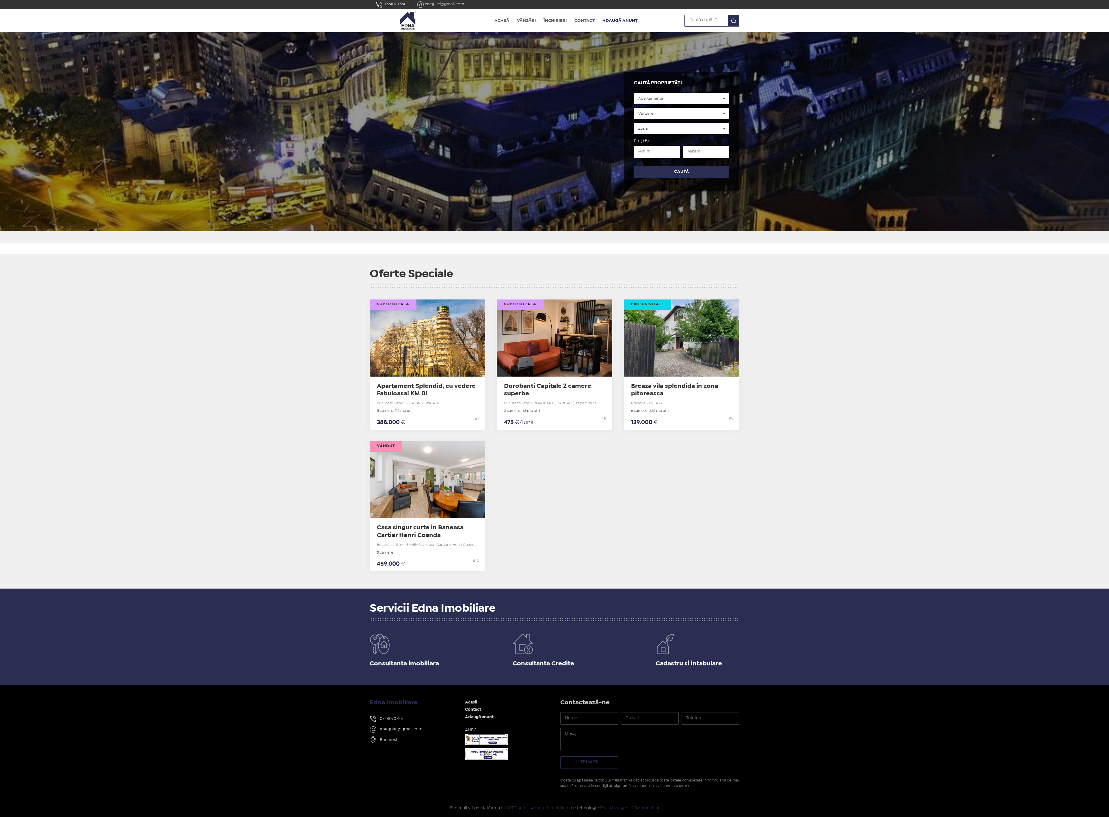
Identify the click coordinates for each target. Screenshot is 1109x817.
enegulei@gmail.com (444, 4)
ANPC (471, 730)
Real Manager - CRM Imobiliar (629, 808)
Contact (584, 21)
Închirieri (555, 21)
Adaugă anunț (620, 21)
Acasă (501, 21)
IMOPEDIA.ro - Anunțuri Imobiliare (535, 808)
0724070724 (394, 4)
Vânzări (526, 21)
